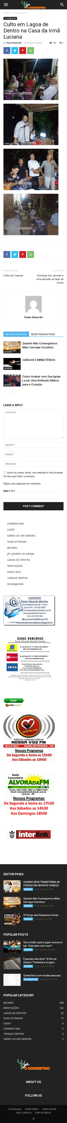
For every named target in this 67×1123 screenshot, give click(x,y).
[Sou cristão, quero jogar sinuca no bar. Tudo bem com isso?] (12, 947)
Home (6, 12)
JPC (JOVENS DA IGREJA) (20, 553)
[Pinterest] (22, 50)
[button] (62, 4)
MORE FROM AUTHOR (43, 334)
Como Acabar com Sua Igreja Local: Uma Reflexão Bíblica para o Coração (41, 380)
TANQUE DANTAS (17, 578)
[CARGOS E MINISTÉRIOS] (12, 364)
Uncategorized (20, 12)
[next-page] (11, 393)
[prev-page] (5, 393)
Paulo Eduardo (14, 42)
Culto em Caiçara (13, 275)
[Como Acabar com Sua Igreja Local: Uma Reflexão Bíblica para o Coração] (12, 380)
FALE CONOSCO (24, 1112)
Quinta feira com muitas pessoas (42, 975)
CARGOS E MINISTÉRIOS (38, 360)
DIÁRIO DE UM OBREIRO (21, 535)
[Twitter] (14, 50)
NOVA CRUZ (14, 571)
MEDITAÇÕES (15, 565)
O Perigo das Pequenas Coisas (40, 915)
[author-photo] (33, 312)
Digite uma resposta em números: (22, 483)
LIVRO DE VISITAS (43, 1112)
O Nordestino (14, 1109)
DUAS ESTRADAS (17, 541)
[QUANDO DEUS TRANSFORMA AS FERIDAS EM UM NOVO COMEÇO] (12, 886)
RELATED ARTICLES (16, 334)
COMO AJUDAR (49, 1109)
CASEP (11, 529)
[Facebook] (6, 50)
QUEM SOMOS (31, 1109)
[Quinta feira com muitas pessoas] (12, 980)
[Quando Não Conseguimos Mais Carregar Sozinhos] (12, 347)
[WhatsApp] (30, 50)
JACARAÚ (8, 352)
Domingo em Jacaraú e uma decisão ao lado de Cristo (50, 279)
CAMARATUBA (15, 523)
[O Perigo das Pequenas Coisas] (12, 919)
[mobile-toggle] (5, 4)
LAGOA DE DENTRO (18, 559)
